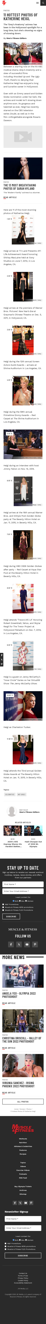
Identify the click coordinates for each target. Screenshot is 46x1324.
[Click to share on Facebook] (1, 655)
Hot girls (21, 794)
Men (23, 901)
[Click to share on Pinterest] (1, 664)
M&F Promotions (11, 904)
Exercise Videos (23, 1170)
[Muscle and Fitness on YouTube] (27, 944)
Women (30, 901)
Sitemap (23, 1194)
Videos (23, 1166)
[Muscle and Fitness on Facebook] (11, 944)
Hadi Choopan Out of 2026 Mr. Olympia (33, 844)
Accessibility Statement (23, 1283)
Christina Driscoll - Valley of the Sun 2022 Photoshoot (21, 1039)
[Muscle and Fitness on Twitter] (19, 944)
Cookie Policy (23, 1280)
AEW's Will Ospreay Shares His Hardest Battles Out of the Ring (13, 845)
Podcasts (23, 1174)
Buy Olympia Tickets (23, 1186)
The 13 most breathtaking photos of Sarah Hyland (20, 186)
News (13, 839)
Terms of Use (23, 1276)
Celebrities (9, 794)
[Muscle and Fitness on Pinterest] (35, 944)
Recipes (23, 1154)
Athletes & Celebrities (23, 1146)
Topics (23, 1163)
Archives (23, 1190)
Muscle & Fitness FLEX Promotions (19, 910)
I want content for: (23, 897)
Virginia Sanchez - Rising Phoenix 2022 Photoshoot (18, 1084)
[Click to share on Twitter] (1, 659)
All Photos (23, 1101)
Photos (7, 10)
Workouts (23, 1139)
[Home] (4, 4)
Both (17, 901)
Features (23, 1150)
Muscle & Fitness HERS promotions (19, 907)
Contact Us (23, 1273)
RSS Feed (23, 1178)
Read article (10, 197)
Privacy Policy (23, 1278)
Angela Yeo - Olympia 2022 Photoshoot (19, 995)
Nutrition (23, 1142)
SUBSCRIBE (11, 916)
